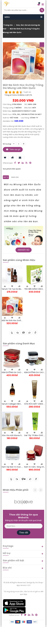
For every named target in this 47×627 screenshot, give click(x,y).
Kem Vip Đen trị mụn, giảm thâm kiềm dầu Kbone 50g (12, 467)
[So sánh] (19, 286)
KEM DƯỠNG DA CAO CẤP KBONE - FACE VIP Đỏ (12, 372)
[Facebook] (15, 163)
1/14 (24, 479)
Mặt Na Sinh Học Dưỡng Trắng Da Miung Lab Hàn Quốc (21, 31)
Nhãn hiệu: (7, 111)
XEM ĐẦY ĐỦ (23, 250)
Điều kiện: (28, 108)
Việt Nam (14, 118)
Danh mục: (7, 114)
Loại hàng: (25, 118)
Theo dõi (23, 532)
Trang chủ (8, 25)
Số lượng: (7, 144)
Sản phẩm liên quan (12, 169)
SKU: (26, 104)
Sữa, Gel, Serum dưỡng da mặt (27, 114)
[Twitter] (19, 163)
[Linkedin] (22, 163)
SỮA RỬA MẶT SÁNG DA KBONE (34, 404)
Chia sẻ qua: (8, 163)
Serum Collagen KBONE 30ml (12, 404)
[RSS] (26, 163)
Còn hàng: (7, 104)
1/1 (23, 332)
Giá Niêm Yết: (8, 121)
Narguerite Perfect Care (24, 111)
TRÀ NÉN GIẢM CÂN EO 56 (34, 289)
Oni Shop (39, 582)
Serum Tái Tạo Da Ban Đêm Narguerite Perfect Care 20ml (12, 289)
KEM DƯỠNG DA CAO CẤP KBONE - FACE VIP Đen (34, 372)
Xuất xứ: (6, 118)
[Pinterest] (30, 163)
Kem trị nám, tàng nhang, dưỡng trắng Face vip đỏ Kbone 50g (34, 467)
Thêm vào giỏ (14, 150)
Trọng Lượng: (8, 108)
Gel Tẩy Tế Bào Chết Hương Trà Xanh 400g (34, 435)
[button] (42, 44)
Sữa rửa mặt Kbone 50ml (12, 435)
